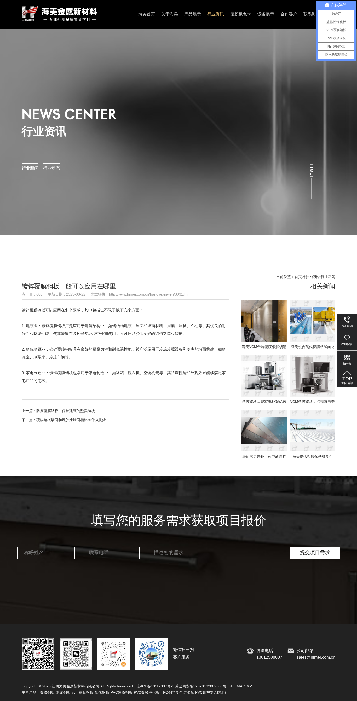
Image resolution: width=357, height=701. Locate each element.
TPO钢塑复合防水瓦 (177, 692)
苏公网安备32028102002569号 (200, 686)
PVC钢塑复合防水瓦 (211, 692)
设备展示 (265, 14)
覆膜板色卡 (240, 14)
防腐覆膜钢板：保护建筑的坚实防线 (65, 411)
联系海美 (311, 14)
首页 (298, 277)
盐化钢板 (102, 692)
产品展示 (192, 14)
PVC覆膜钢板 (122, 692)
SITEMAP (237, 686)
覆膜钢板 (47, 692)
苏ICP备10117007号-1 (155, 686)
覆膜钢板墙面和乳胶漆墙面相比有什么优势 (71, 420)
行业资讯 (215, 14)
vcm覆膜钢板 (82, 692)
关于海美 (169, 14)
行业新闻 (30, 168)
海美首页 (146, 14)
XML (251, 686)
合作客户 (288, 14)
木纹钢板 (63, 692)
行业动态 (51, 168)
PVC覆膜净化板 (146, 692)
